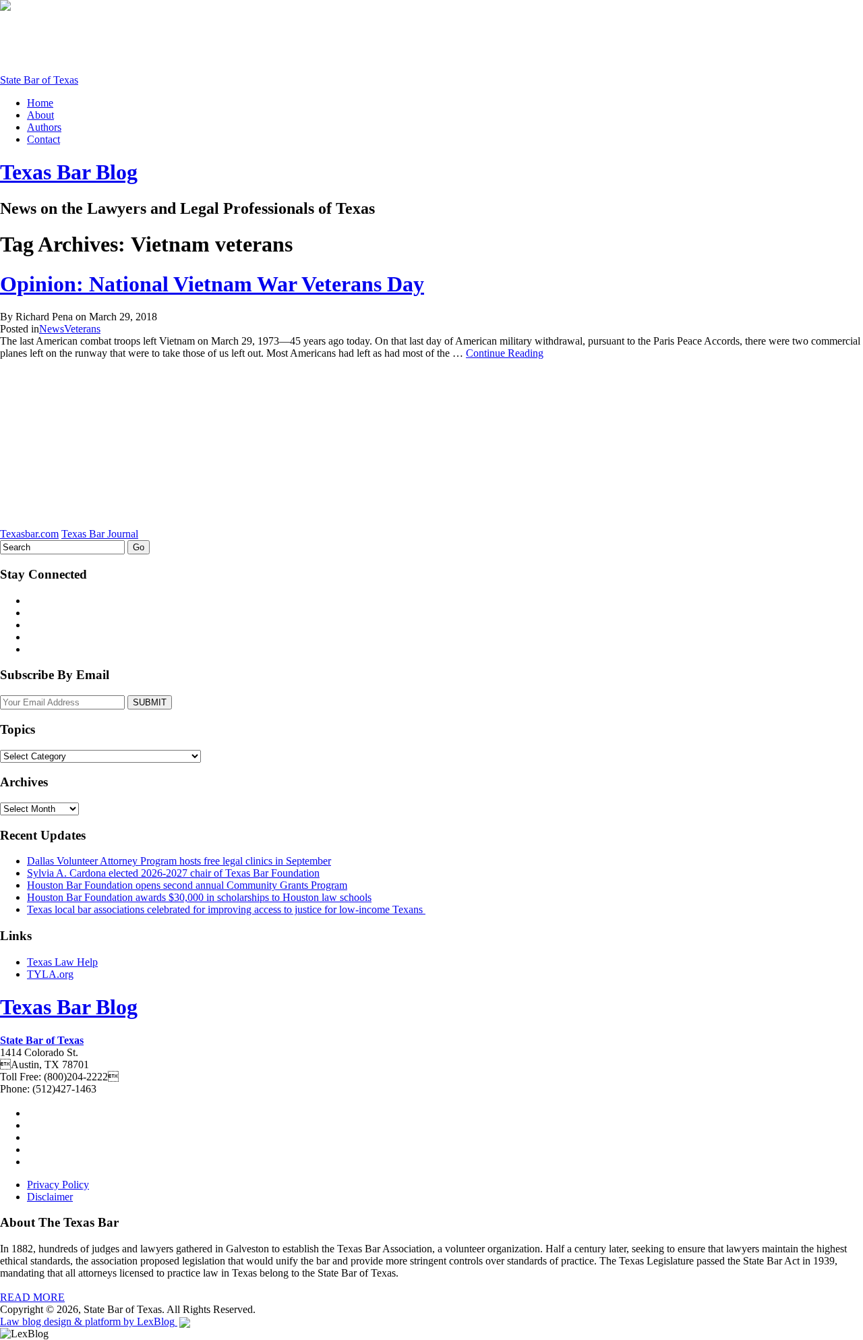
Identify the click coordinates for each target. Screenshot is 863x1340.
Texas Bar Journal (99, 534)
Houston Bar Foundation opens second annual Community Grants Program (187, 885)
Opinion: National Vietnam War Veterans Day (212, 284)
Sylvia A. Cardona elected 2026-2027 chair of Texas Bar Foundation (173, 873)
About (40, 115)
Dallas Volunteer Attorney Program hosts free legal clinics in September (179, 861)
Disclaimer (50, 1196)
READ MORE (32, 1297)
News (51, 328)
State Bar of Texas (39, 80)
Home (40, 103)
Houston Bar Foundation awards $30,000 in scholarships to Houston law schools (199, 897)
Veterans (82, 328)
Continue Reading (504, 353)
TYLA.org (50, 974)
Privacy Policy (58, 1184)
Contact (43, 139)
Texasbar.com (29, 534)
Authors (44, 127)
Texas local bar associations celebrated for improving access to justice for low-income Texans (226, 909)
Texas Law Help (62, 962)
